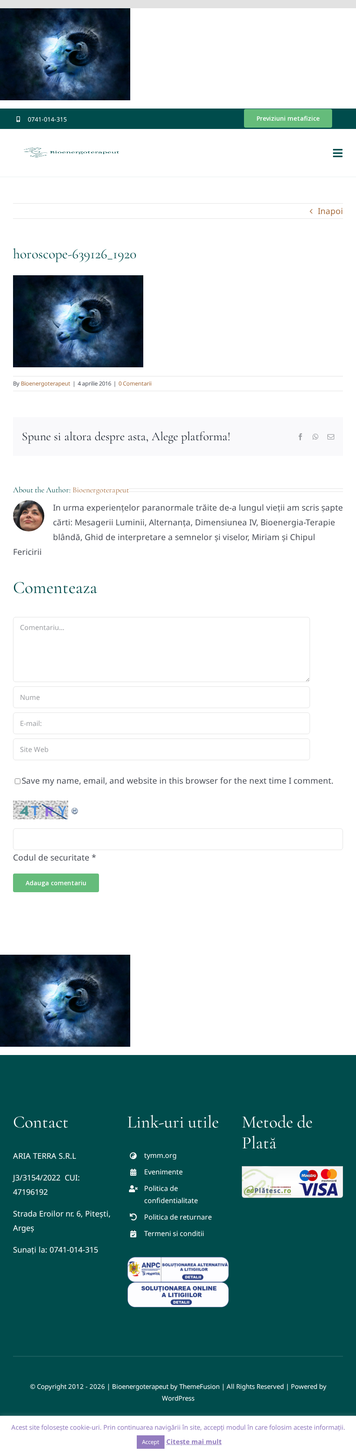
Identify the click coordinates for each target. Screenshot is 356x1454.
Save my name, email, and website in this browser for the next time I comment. (177, 780)
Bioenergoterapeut (45, 383)
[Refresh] (75, 808)
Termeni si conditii (174, 1233)
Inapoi (330, 211)
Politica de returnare (178, 1217)
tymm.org (160, 1155)
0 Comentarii (135, 383)
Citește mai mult (194, 1441)
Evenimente (163, 1172)
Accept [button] (150, 1442)
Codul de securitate (51, 857)
